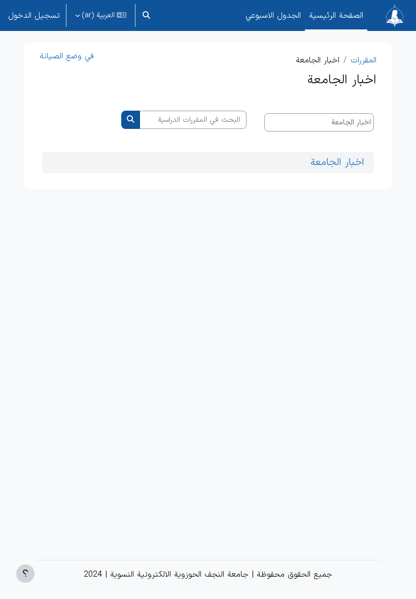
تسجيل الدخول (34, 16)
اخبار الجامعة (337, 162)
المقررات (363, 60)
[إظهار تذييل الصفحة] (25, 573)
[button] (146, 15)
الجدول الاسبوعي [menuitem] (273, 16)
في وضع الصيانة (67, 56)
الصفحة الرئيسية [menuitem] (336, 16)
